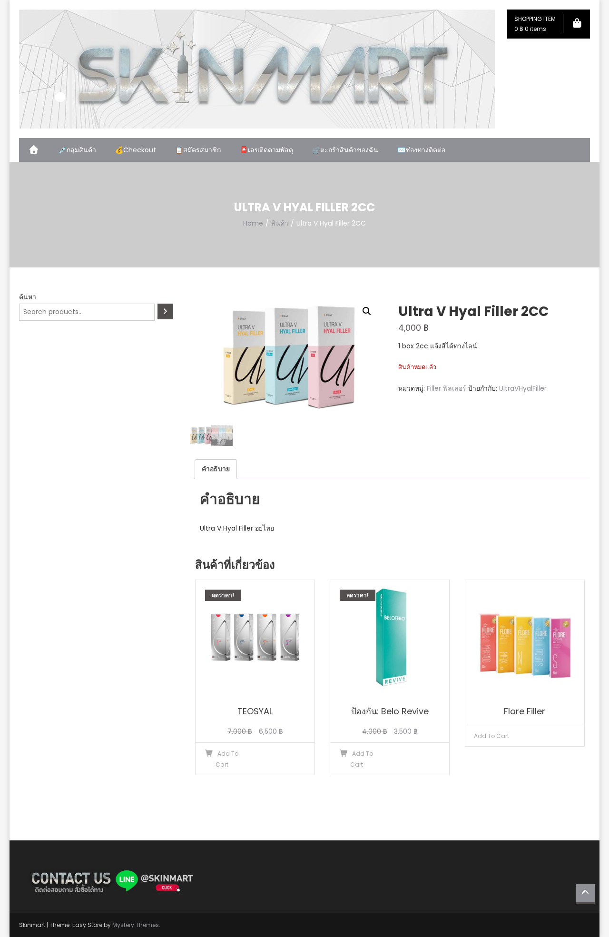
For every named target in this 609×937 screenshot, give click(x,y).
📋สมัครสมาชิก (198, 150)
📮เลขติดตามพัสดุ (266, 150)
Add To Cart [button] (227, 759)
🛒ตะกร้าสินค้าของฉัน (345, 150)
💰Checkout (135, 150)
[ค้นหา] (165, 311)
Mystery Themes (135, 925)
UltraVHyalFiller (523, 388)
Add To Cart (491, 736)
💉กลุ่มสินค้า (77, 150)
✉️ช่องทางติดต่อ (421, 150)
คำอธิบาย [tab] (216, 468)
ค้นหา (27, 297)
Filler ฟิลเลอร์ (446, 388)
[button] (366, 311)
